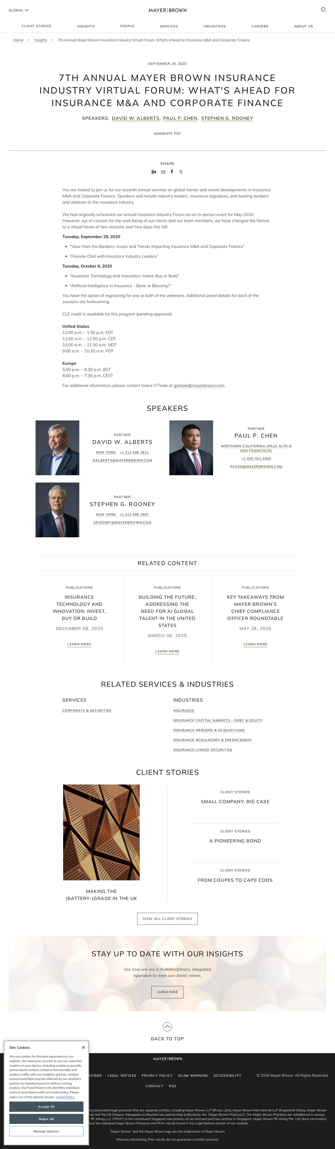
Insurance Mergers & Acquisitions (209, 730)
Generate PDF (167, 133)
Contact (155, 1086)
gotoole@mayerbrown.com (199, 385)
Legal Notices (122, 1075)
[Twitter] (180, 173)
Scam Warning (193, 1075)
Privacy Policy (157, 1075)
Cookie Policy (65, 1097)
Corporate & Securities (87, 710)
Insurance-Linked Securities (202, 750)
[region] (46, 1093)
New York (106, 452)
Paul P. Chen (180, 118)
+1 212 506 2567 (134, 514)
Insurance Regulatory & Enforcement (212, 740)
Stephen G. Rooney (227, 118)
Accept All (46, 1106)
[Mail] (163, 172)
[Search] (323, 10)
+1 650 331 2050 (256, 458)
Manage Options (46, 1131)
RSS (172, 1086)
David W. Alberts (136, 118)
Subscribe (167, 992)
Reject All (46, 1119)
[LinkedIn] (154, 173)
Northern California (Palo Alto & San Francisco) (256, 448)
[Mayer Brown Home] (167, 10)
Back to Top (167, 1038)
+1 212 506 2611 (134, 452)
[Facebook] (172, 173)
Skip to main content (22, 3)
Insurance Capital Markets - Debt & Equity (218, 720)
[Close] (83, 1047)
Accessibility (227, 1075)
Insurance (184, 710)
